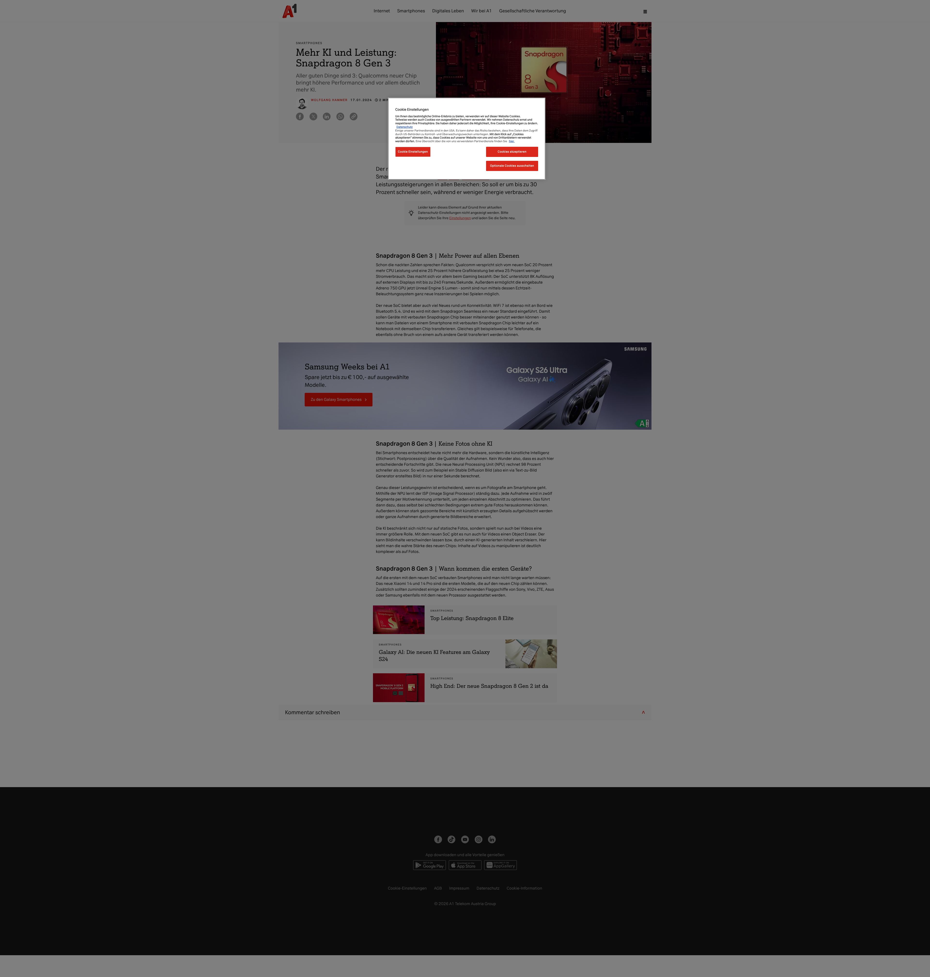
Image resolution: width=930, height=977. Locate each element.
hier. (512, 141)
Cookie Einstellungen (413, 151)
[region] (466, 139)
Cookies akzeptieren (512, 151)
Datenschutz (404, 127)
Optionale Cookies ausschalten (512, 165)
